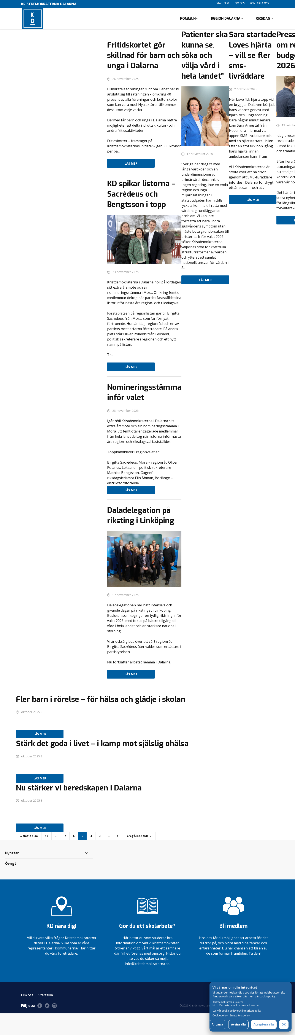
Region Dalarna (225, 18)
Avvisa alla (238, 1024)
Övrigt (10, 863)
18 (46, 836)
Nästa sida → (29, 836)
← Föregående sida (138, 836)
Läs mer (131, 163)
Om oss (239, 3)
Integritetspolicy (240, 1015)
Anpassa (217, 1024)
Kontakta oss (259, 3)
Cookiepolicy (220, 1015)
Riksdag (263, 18)
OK (284, 1024)
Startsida (223, 3)
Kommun (188, 18)
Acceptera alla (264, 1024)
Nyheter (12, 853)
